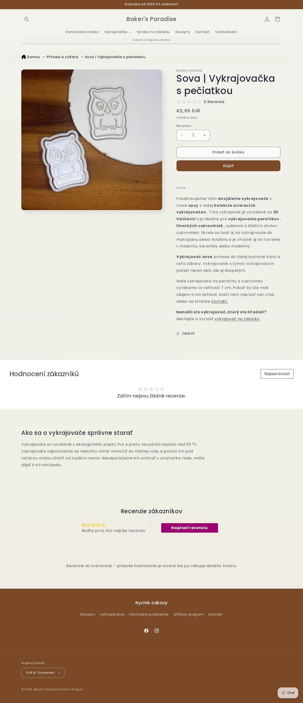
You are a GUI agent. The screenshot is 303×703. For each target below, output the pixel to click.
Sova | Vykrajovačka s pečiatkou (115, 56)
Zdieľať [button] (188, 333)
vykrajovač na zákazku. (237, 319)
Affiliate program (189, 614)
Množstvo (184, 126)
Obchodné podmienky (149, 614)
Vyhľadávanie (112, 614)
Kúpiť (228, 165)
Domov (33, 56)
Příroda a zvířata (62, 56)
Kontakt (215, 614)
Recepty (87, 614)
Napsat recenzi (277, 374)
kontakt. (219, 301)
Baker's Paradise (46, 689)
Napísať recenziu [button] (189, 527)
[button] (26, 19)
